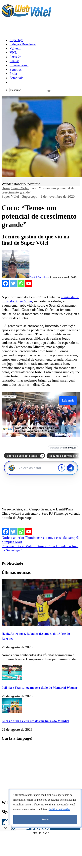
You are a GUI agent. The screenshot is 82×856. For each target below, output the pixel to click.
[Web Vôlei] (26, 15)
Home (6, 188)
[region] (45, 808)
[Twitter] (13, 283)
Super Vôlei (20, 188)
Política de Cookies (59, 809)
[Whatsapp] (21, 283)
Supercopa (29, 196)
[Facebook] (5, 283)
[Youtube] (28, 283)
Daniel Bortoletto (39, 277)
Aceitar (45, 819)
